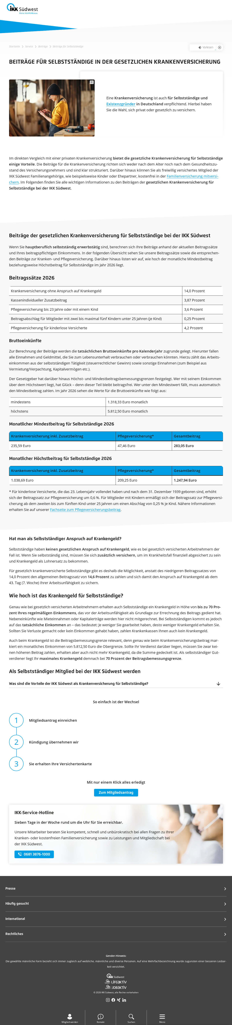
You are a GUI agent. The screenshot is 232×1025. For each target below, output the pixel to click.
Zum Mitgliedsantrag (116, 792)
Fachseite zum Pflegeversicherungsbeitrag (85, 509)
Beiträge (43, 46)
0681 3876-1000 (37, 854)
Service (29, 46)
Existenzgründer (120, 103)
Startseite (14, 46)
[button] (116, 684)
